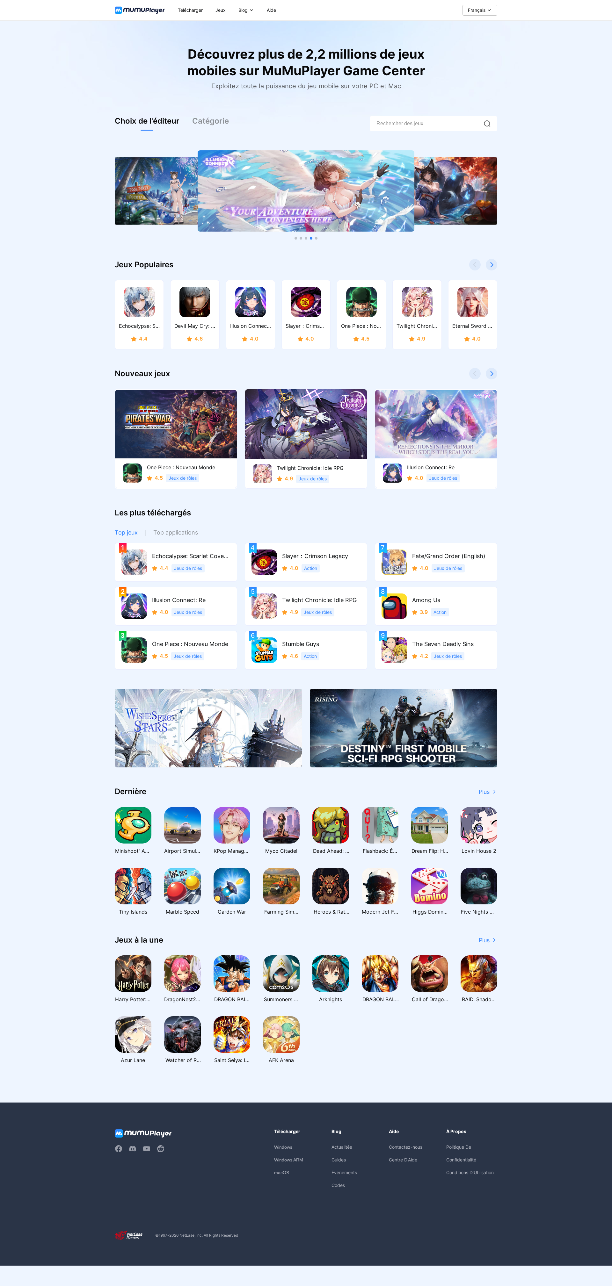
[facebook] (118, 1149)
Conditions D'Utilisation (470, 1172)
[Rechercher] (487, 123)
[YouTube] (146, 1149)
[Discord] (132, 1149)
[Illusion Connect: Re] (306, 191)
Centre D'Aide (403, 1159)
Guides (339, 1159)
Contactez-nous (405, 1147)
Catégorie (210, 121)
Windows (283, 1147)
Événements (344, 1172)
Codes (338, 1185)
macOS (281, 1172)
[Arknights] (208, 728)
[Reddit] (160, 1149)
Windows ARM (288, 1159)
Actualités (342, 1147)
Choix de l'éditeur (147, 121)
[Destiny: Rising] (403, 728)
